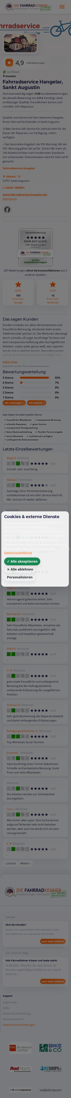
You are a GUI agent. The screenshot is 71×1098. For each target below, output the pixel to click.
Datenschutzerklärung (18, 553)
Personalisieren (20, 577)
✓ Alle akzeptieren (22, 561)
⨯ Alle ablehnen (20, 569)
